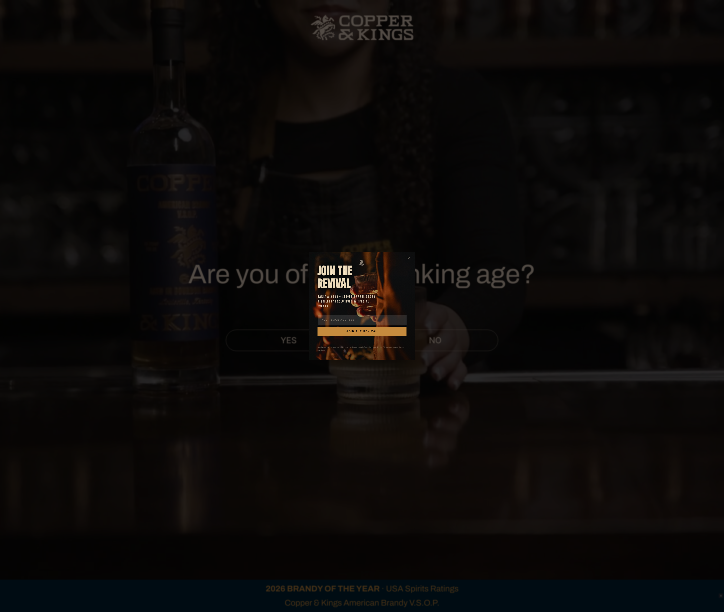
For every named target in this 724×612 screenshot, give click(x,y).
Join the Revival (362, 331)
